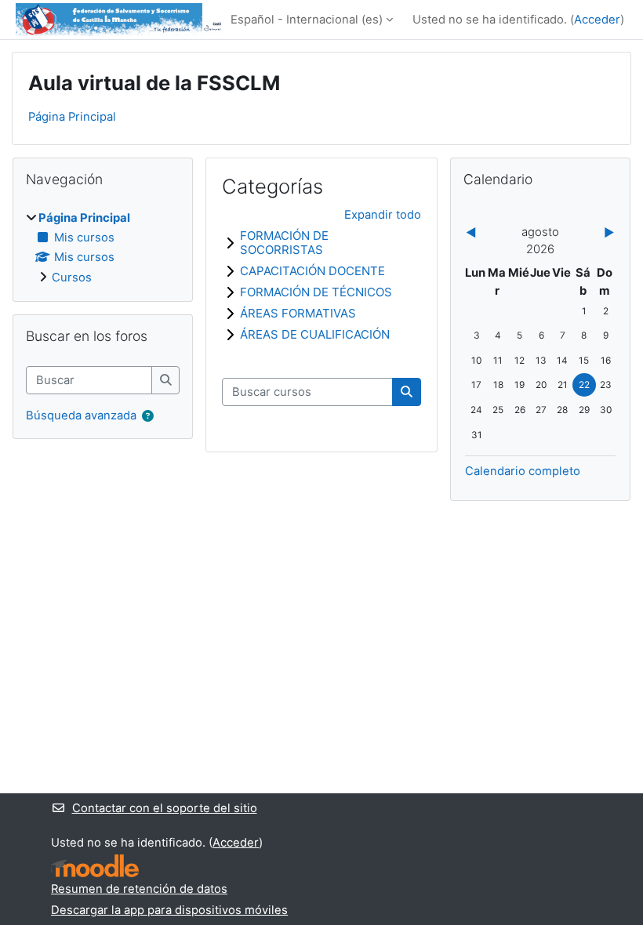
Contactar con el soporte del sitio (164, 808)
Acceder (597, 20)
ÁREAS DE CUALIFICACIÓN (315, 334)
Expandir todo (382, 215)
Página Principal (72, 117)
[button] (148, 416)
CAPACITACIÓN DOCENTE (312, 270)
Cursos (72, 277)
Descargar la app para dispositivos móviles (169, 910)
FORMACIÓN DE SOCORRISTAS (284, 242)
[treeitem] (103, 247)
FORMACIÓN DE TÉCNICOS (316, 292)
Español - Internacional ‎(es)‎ (307, 20)
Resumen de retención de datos (139, 889)
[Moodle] (95, 865)
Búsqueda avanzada (81, 415)
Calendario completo (522, 471)
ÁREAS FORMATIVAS (298, 313)
